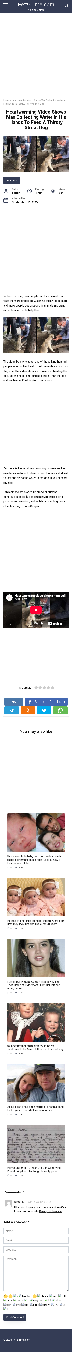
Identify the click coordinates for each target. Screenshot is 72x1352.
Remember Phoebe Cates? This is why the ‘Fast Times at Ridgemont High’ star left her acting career (33, 985)
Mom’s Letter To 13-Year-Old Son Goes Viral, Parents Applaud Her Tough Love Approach (34, 1169)
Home (6, 100)
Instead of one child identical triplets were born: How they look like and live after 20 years (36, 922)
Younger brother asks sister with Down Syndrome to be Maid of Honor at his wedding (35, 1047)
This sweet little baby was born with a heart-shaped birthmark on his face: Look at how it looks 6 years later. (34, 860)
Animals (12, 180)
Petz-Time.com (36, 4)
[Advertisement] (36, 58)
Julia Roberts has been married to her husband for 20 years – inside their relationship (35, 1108)
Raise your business (50, 1211)
